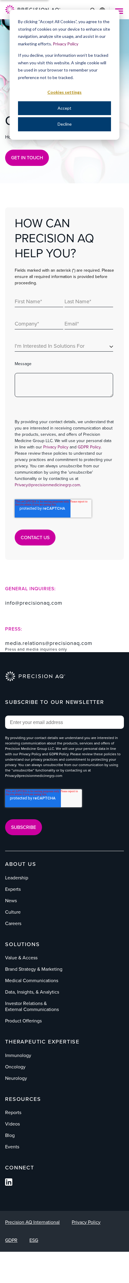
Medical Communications (31, 980)
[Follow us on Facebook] (8, 1184)
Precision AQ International (32, 1222)
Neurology (16, 1078)
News (11, 900)
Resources (23, 1099)
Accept (64, 108)
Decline (65, 124)
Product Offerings (23, 1020)
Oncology (15, 1066)
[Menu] (119, 11)
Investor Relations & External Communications (32, 1006)
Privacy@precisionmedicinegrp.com (47, 485)
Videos (12, 1123)
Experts (13, 889)
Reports (13, 1112)
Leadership (16, 877)
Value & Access (21, 957)
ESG (33, 1240)
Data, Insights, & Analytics (32, 991)
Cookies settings (64, 92)
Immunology (18, 1055)
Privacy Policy (65, 43)
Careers (13, 923)
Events (12, 1146)
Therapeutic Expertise (42, 1042)
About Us (20, 864)
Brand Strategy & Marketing (33, 969)
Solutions (22, 944)
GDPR (11, 1240)
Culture (13, 912)
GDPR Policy (89, 447)
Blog (10, 1135)
